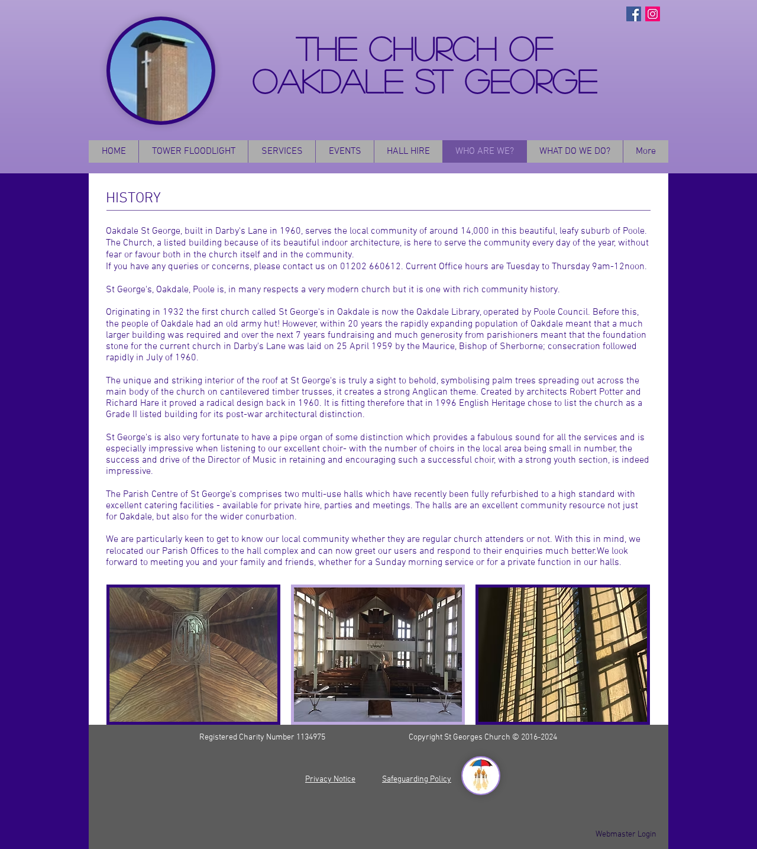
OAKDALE (334, 79)
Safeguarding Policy (416, 779)
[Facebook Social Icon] (633, 14)
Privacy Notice (330, 779)
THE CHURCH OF (425, 47)
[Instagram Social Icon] (652, 14)
